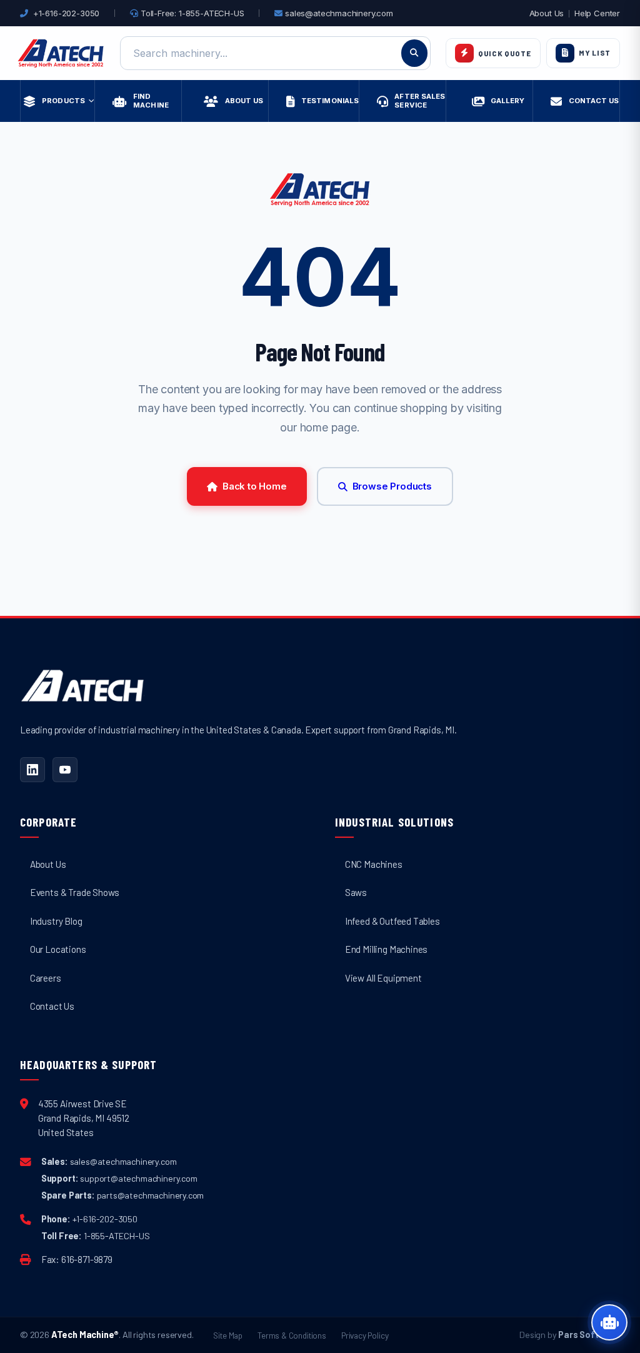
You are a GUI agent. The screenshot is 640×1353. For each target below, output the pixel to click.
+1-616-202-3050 (66, 13)
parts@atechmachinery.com (150, 1195)
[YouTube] (65, 769)
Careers (45, 977)
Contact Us (52, 1006)
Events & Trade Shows (74, 892)
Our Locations (58, 949)
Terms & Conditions (292, 1335)
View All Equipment (383, 977)
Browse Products (392, 486)
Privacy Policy (365, 1335)
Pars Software (589, 1334)
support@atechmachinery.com (138, 1178)
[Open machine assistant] (609, 1322)
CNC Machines (373, 864)
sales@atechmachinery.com (338, 13)
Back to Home (254, 486)
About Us (546, 13)
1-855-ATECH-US (117, 1235)
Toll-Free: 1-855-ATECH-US (191, 13)
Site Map (227, 1335)
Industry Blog (56, 921)
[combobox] (275, 53)
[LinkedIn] (32, 769)
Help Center (597, 13)
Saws (356, 892)
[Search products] (414, 53)
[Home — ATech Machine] (61, 53)
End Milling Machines (386, 949)
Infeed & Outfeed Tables (392, 921)
